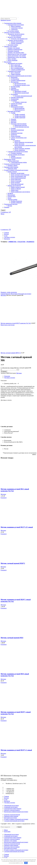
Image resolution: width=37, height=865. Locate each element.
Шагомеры (14, 105)
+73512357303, (21, 241)
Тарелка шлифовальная (18, 69)
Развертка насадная (16, 133)
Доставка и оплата (9, 802)
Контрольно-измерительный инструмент (20, 75)
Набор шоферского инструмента (20, 191)
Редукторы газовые (13, 31)
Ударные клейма (12, 199)
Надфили (10, 193)
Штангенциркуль (19, 110)
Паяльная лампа (12, 168)
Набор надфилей (16, 188)
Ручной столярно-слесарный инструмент (16, 170)
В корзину (4, 371)
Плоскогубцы (12, 196)
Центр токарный (12, 60)
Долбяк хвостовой (19, 116)
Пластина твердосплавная (18, 123)
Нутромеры (14, 94)
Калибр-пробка (15, 86)
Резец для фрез (12, 58)
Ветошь (10, 205)
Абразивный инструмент (15, 63)
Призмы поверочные (17, 97)
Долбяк (13, 113)
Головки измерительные (18, 80)
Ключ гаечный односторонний (20, 174)
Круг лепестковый (16, 66)
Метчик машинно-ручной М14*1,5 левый (16, 750)
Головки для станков (14, 48)
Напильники (11, 195)
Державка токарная (13, 51)
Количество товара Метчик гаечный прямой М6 (17, 368)
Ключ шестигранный (17, 184)
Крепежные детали (9, 159)
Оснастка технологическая (12, 164)
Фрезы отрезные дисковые (22, 148)
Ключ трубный (15, 182)
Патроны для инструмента (15, 40)
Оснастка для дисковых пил (19, 38)
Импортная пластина (20, 125)
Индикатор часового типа (22, 85)
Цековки (6, 207)
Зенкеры (13, 119)
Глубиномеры (15, 79)
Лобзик (13, 156)
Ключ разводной (16, 179)
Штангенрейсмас (19, 108)
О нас (5, 799)
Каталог (8, 293)
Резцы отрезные (15, 136)
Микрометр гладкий (20, 91)
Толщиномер (15, 99)
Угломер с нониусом (20, 102)
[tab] (20, 376)
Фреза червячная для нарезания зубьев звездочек (23, 143)
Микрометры (15, 89)
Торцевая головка (13, 45)
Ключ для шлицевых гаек (18, 176)
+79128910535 (30, 241)
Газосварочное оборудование (12, 23)
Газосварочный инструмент (16, 24)
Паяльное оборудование (11, 167)
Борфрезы (17, 140)
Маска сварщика (16, 26)
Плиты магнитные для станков (17, 55)
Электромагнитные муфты (19, 162)
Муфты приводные (13, 161)
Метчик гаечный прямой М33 (12, 638)
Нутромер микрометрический (23, 96)
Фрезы (13, 139)
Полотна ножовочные (17, 130)
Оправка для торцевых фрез (16, 52)
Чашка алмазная (15, 74)
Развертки (14, 134)
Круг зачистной (15, 65)
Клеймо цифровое (16, 202)
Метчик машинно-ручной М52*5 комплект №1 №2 (16, 323)
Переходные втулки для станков (17, 54)
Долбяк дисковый (19, 114)
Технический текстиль (10, 204)
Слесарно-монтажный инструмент (18, 151)
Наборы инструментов (14, 185)
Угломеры (14, 100)
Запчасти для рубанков (14, 37)
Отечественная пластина (21, 127)
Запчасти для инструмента (12, 32)
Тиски (9, 198)
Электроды (14, 29)
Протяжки (14, 131)
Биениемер (14, 77)
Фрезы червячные (19, 150)
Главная (3, 293)
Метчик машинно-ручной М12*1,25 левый (17, 527)
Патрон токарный (16, 43)
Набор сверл (14, 190)
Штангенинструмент (17, 106)
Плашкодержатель (16, 35)
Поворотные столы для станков (17, 57)
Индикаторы (14, 82)
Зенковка (13, 120)
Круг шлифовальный (17, 68)
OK (26, 863)
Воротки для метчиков (17, 173)
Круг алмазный (15, 72)
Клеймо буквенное (16, 201)
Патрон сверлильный (17, 41)
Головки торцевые (16, 153)
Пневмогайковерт (16, 157)
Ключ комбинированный (18, 178)
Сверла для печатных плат (19, 137)
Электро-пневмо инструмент (16, 154)
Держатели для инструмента (16, 34)
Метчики (13, 122)
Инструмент (7, 62)
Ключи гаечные (12, 171)
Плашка (13, 128)
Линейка (13, 88)
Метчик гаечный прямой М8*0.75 (11, 353)
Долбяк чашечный (19, 117)
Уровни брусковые (16, 103)
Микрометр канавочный (21, 92)
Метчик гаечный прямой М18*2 (13, 563)
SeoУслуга (4, 825)
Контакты (7, 801)
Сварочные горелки (17, 28)
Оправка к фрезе (12, 165)
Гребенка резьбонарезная (15, 49)
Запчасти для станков (10, 46)
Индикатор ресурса (20, 83)
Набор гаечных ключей (18, 187)
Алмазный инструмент (14, 71)
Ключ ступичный (16, 181)
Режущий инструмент (14, 111)
